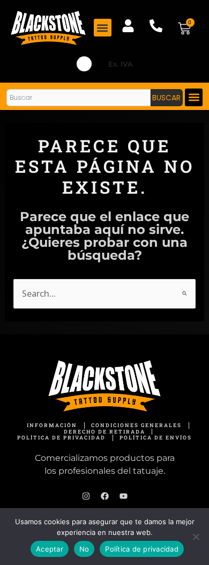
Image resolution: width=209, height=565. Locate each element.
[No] (195, 536)
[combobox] (78, 97)
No (84, 549)
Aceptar (49, 549)
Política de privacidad (141, 549)
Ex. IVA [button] (120, 64)
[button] (102, 27)
